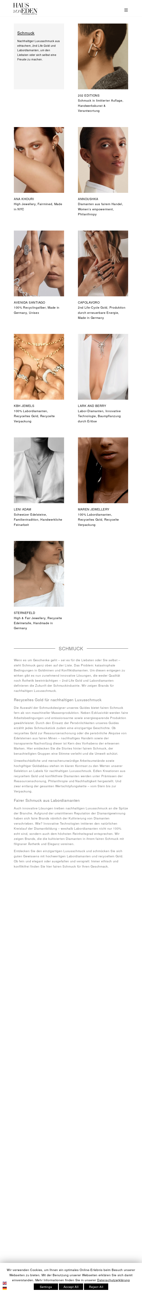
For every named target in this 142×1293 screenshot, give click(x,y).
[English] (7, 1282)
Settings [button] (46, 1287)
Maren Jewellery (93, 509)
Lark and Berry (92, 405)
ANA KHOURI (24, 199)
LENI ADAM (22, 509)
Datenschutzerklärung (113, 1280)
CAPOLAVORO (89, 302)
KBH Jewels (24, 405)
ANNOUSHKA (88, 199)
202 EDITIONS (89, 95)
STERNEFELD (24, 612)
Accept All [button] (71, 1287)
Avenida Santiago (29, 302)
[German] (7, 1287)
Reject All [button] (96, 1287)
